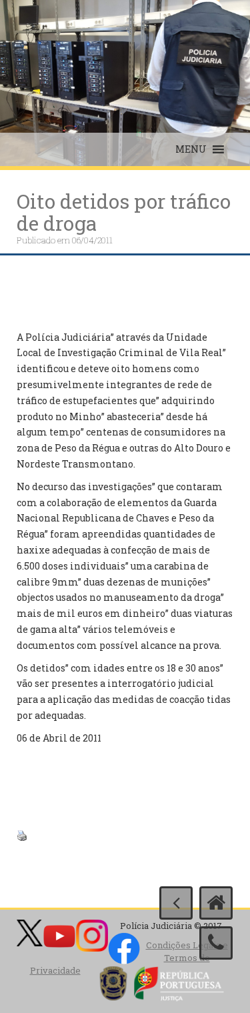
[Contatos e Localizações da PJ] (216, 943)
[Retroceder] (176, 903)
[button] (191, 149)
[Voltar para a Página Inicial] (216, 903)
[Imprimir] (22, 834)
